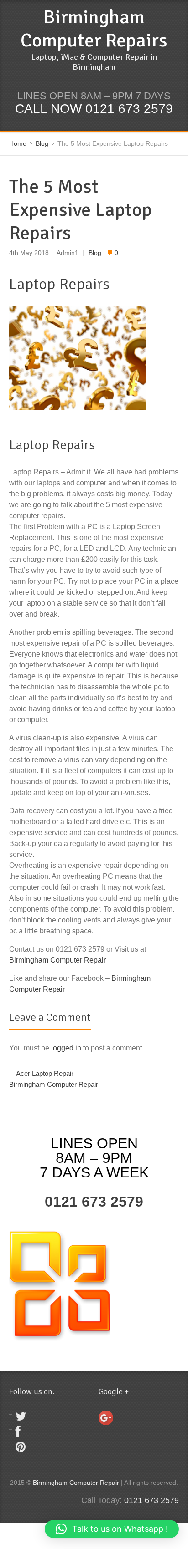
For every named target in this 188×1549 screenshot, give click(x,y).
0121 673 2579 (94, 1201)
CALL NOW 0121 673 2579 (94, 109)
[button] (112, 1529)
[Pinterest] (21, 1449)
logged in (66, 1048)
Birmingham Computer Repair (57, 960)
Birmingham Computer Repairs (94, 28)
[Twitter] (21, 1418)
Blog (95, 253)
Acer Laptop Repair (44, 1073)
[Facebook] (18, 1433)
